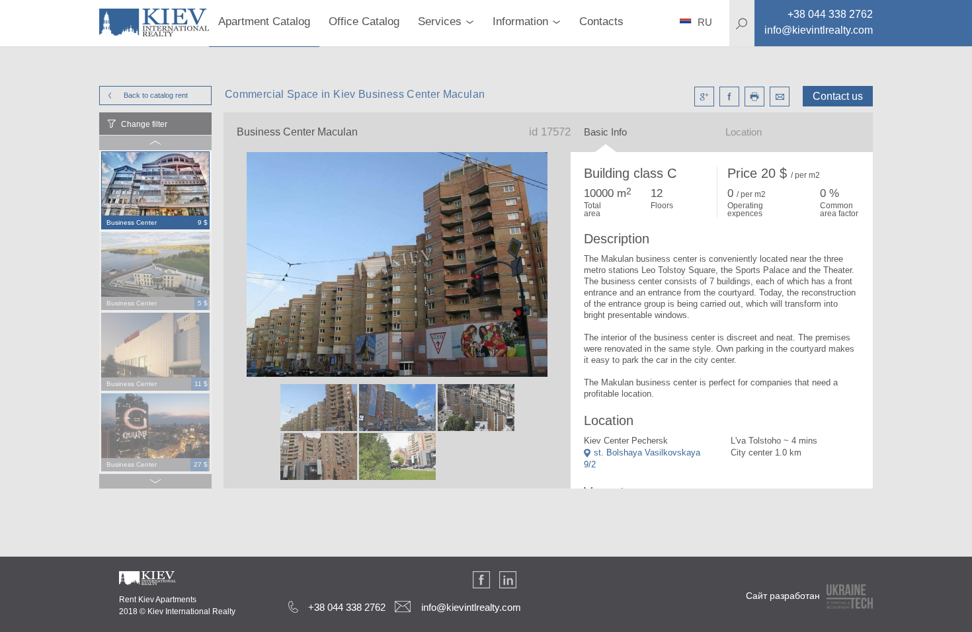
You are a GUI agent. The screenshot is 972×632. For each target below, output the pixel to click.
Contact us (838, 96)
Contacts (601, 21)
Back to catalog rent (156, 95)
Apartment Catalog (264, 21)
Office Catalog (364, 21)
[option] (155, 191)
